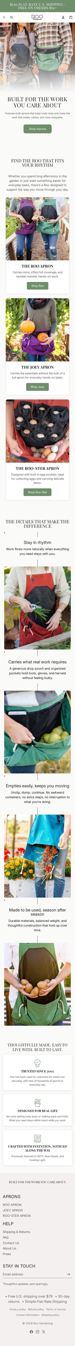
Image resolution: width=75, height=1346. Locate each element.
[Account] (63, 17)
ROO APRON (12, 1205)
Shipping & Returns (16, 1232)
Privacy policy (18, 1309)
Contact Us (11, 1243)
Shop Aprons (37, 129)
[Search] (11, 17)
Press (7, 1254)
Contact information (27, 1314)
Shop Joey (37, 387)
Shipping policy (50, 1314)
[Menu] (4, 17)
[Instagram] (37, 1332)
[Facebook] (31, 1332)
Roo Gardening (43, 1323)
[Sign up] (68, 1274)
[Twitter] (44, 1332)
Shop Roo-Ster (37, 492)
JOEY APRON (13, 1210)
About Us (9, 1248)
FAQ (6, 1237)
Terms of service (56, 1309)
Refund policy (36, 1309)
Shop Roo (37, 285)
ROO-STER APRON (17, 1216)
